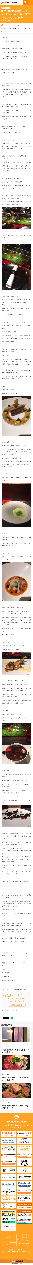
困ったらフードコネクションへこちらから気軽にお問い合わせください (16, 1250)
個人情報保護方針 (24, 1243)
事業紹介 (8, 1237)
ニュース (8, 25)
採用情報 (24, 1237)
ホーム (8, 1235)
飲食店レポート (17, 25)
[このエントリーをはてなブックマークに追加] (12, 1018)
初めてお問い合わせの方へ (24, 1240)
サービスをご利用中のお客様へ (8, 1243)
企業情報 (24, 1235)
